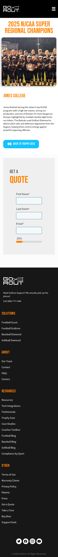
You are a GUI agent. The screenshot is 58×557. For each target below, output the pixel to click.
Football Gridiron (11, 328)
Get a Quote (8, 504)
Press (5, 498)
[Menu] (54, 9)
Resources (7, 399)
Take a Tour (8, 510)
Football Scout (9, 322)
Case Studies (8, 423)
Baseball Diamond (11, 334)
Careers (6, 379)
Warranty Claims (10, 480)
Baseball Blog (9, 441)
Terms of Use (9, 474)
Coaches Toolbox (11, 429)
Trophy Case (8, 417)
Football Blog (9, 435)
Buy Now (6, 516)
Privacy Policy (9, 486)
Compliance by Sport (13, 453)
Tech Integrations (11, 405)
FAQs (4, 373)
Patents (6, 492)
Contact (6, 367)
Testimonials (8, 411)
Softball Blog (8, 447)
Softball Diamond (11, 340)
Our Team (7, 361)
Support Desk (9, 522)
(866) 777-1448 (14, 301)
